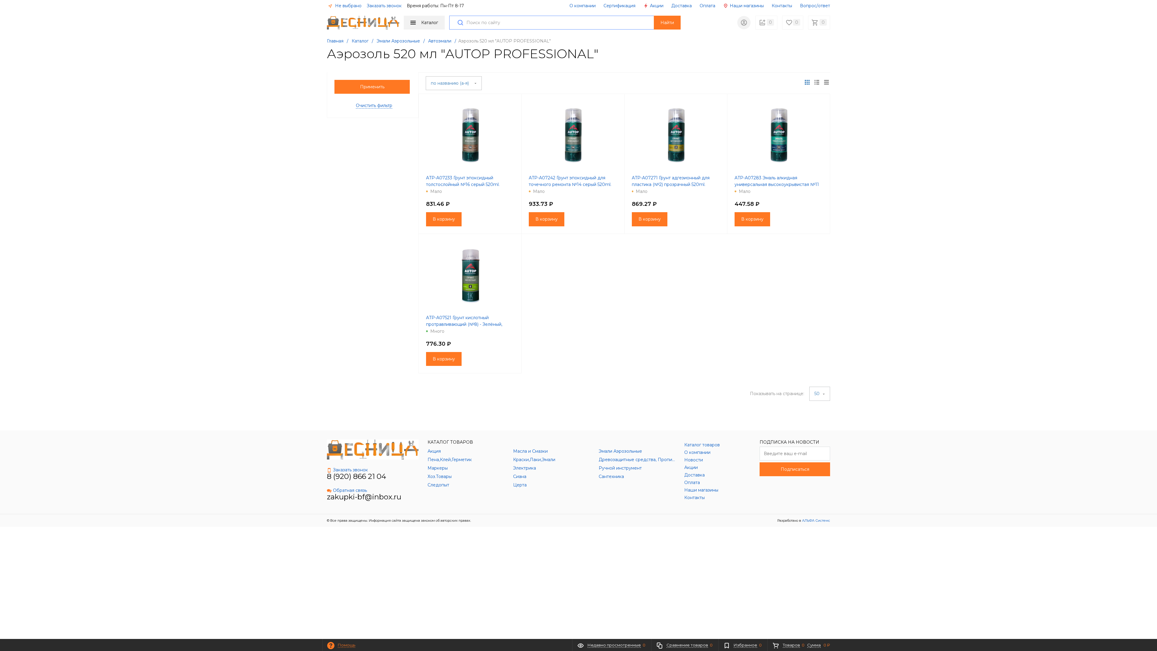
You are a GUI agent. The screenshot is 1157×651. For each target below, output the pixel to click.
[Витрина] (807, 82)
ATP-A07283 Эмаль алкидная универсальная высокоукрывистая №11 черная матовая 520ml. (777, 184)
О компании (582, 5)
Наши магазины (746, 5)
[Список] (826, 82)
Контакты (782, 5)
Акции (656, 5)
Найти (667, 22)
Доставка (681, 5)
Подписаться (795, 469)
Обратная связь (350, 490)
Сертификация (619, 5)
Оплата (707, 5)
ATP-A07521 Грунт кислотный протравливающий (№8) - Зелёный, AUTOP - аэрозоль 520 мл (464, 324)
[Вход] (744, 22)
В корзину (444, 219)
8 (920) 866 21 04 (356, 476)
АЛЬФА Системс (815, 520)
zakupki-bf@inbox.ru (364, 496)
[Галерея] (816, 82)
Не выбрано (348, 5)
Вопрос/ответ (815, 5)
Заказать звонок (384, 5)
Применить (372, 87)
